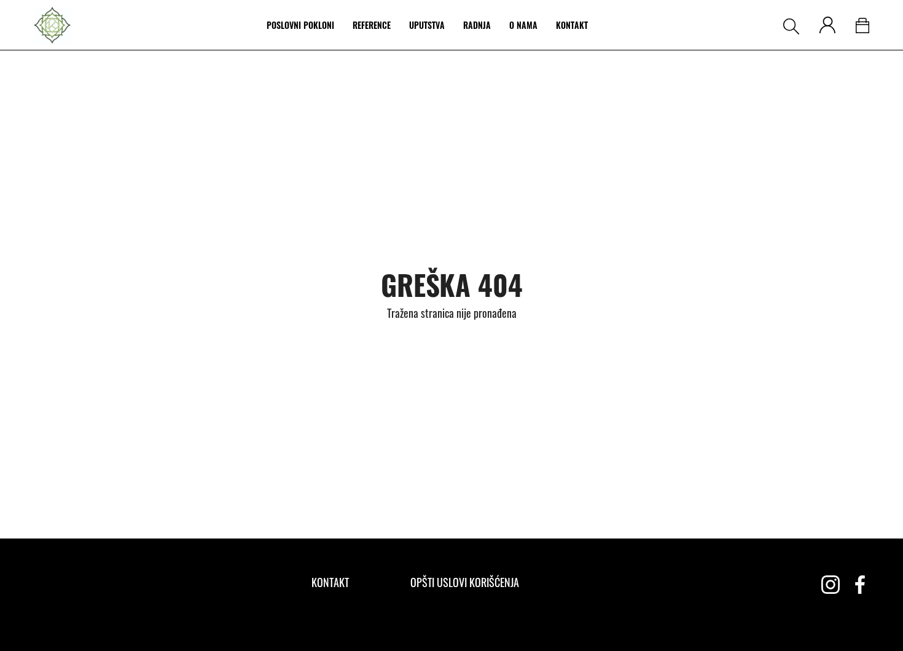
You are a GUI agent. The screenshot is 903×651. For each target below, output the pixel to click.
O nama (523, 24)
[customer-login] (827, 25)
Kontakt (572, 24)
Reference (372, 24)
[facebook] (860, 584)
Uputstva (427, 24)
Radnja (477, 24)
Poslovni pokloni (300, 24)
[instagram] (830, 584)
